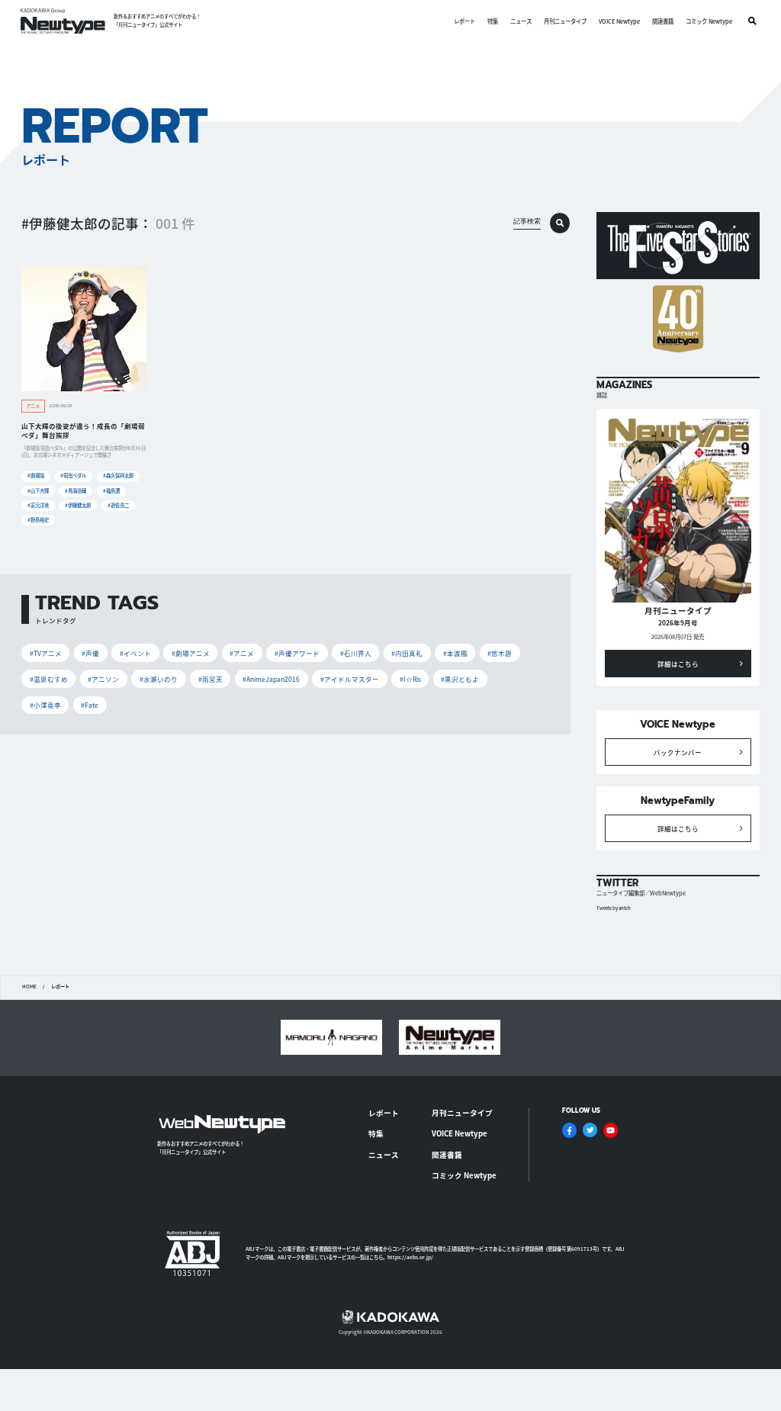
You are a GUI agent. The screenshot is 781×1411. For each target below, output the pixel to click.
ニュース (521, 21)
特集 (492, 21)
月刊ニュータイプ (565, 21)
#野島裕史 (38, 519)
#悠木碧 (499, 652)
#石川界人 (355, 652)
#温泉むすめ (49, 678)
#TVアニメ (46, 652)
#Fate (89, 704)
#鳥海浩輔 (75, 490)
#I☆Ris (410, 678)
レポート (464, 21)
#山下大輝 (38, 490)
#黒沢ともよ (460, 678)
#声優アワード (297, 652)
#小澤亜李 (45, 704)
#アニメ (242, 652)
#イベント (135, 652)
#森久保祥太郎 (118, 475)
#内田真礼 (407, 652)
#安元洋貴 (38, 505)
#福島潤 (111, 490)
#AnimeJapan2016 (271, 678)
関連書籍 (662, 21)
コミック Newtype (709, 21)
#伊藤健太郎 (78, 505)
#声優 (90, 652)
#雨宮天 (210, 678)
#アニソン (103, 678)
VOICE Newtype (619, 21)
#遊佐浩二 (118, 505)
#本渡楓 (455, 652)
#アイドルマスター (349, 678)
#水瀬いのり (159, 678)
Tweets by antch (613, 908)
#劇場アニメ (191, 652)
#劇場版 (35, 475)
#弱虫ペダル (73, 475)
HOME (29, 987)
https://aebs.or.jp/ (410, 1257)
